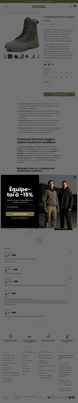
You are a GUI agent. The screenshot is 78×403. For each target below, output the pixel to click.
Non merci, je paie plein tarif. (20, 218)
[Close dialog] (74, 177)
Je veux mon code (20, 214)
